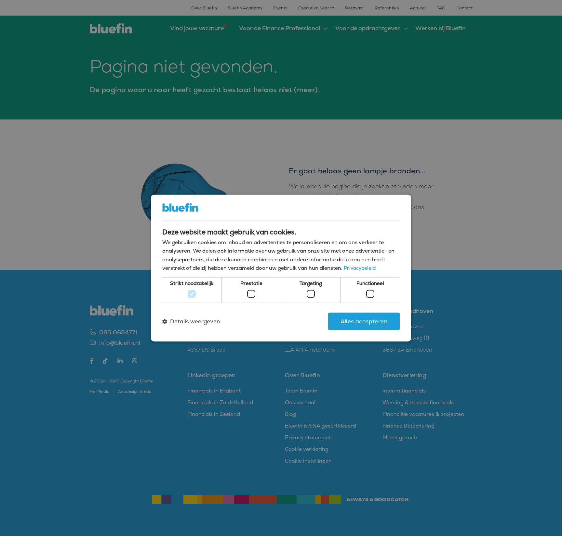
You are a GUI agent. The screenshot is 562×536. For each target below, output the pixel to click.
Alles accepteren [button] (364, 321)
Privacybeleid (360, 268)
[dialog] (281, 268)
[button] (191, 321)
